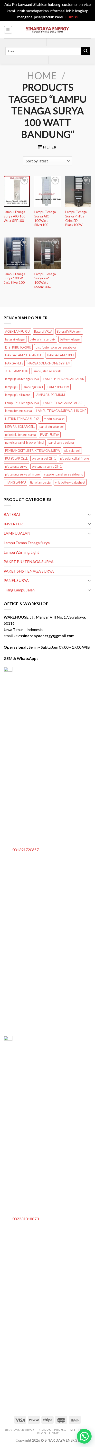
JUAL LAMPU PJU (16, 371)
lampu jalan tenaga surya (22, 379)
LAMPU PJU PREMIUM (50, 395)
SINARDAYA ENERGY (20, 1429)
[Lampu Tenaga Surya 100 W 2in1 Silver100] (17, 253)
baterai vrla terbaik (43, 339)
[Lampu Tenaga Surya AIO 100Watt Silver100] (47, 191)
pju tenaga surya (16, 466)
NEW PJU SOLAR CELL (20, 427)
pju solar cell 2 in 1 (44, 458)
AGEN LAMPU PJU (17, 331)
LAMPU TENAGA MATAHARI (63, 403)
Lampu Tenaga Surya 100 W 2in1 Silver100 (14, 278)
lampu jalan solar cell (47, 371)
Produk (44, 1429)
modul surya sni (54, 419)
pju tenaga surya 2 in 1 (47, 466)
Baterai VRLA (43, 331)
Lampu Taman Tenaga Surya (27, 542)
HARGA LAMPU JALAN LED (24, 355)
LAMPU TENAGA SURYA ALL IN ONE (61, 411)
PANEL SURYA (49, 435)
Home (42, 75)
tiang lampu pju (40, 482)
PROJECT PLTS (64, 1429)
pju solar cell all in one (74, 458)
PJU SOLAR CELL (16, 458)
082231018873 (25, 1218)
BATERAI (12, 514)
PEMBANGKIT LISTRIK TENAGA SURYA (32, 450)
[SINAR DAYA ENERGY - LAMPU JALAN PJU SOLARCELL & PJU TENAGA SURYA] (47, 29)
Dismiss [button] (71, 16)
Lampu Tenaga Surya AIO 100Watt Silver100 (45, 218)
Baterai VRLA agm (69, 331)
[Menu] (8, 30)
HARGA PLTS (14, 363)
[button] (84, 1436)
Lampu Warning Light (21, 552)
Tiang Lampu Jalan (19, 590)
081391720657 (25, 849)
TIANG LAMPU (15, 482)
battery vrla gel (70, 339)
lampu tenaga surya (18, 411)
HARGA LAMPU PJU (60, 355)
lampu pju (11, 387)
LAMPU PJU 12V (58, 387)
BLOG (41, 1433)
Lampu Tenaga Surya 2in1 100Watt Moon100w (45, 280)
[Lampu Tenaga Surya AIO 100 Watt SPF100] (17, 191)
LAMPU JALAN (17, 533)
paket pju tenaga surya (20, 435)
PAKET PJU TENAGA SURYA (29, 561)
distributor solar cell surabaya (56, 347)
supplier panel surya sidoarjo (63, 474)
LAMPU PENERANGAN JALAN (63, 379)
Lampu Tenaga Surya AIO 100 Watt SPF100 (14, 216)
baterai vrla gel (15, 339)
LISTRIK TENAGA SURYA (22, 419)
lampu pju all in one (17, 395)
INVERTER (13, 523)
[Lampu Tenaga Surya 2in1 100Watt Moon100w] (47, 253)
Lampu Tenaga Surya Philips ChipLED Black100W (76, 218)
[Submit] (85, 51)
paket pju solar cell (51, 427)
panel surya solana (61, 442)
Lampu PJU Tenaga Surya (22, 403)
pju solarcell (72, 450)
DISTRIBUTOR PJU (18, 347)
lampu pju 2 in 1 (33, 387)
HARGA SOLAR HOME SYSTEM (49, 363)
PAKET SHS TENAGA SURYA (29, 571)
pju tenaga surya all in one (22, 474)
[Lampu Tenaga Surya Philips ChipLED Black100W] (78, 191)
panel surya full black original (24, 442)
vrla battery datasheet (70, 482)
